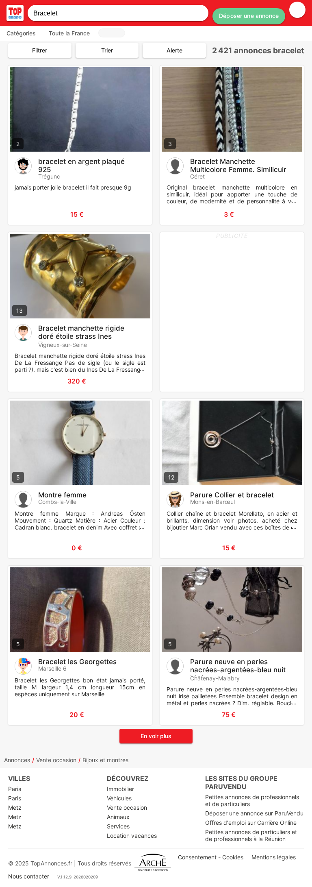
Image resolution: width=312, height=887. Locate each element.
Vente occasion (56, 759)
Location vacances (132, 835)
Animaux (118, 816)
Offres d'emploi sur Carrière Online (251, 822)
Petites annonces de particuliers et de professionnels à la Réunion (251, 835)
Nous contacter (28, 876)
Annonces (17, 759)
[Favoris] (24, 214)
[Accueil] (15, 13)
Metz (15, 807)
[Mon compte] (297, 10)
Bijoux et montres (105, 759)
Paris (14, 788)
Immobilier (120, 788)
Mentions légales (273, 857)
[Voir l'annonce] (132, 214)
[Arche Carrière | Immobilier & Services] (152, 863)
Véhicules (119, 798)
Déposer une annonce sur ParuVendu (254, 813)
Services (118, 826)
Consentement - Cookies (210, 857)
